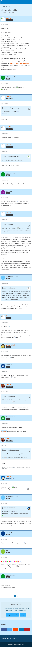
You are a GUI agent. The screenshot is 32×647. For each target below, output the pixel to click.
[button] (29, 2)
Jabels (4, 12)
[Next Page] (19, 596)
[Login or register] (25, 2)
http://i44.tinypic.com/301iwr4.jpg (19, 63)
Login (23, 615)
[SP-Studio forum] (12, 2)
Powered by (16, 644)
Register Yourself (12, 615)
